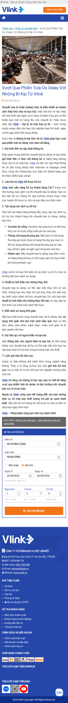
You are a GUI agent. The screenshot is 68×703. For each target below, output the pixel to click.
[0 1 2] (54, 494)
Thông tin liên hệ (12, 627)
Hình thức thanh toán (15, 615)
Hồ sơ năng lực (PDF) (18, 602)
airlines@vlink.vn (20, 568)
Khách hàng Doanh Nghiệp (18, 619)
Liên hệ (8, 594)
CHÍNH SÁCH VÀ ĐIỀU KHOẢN (17, 632)
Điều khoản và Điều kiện (16, 642)
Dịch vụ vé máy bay (26, 28)
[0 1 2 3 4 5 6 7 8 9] (34, 494)
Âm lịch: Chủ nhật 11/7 (15, 481)
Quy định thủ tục (12, 100)
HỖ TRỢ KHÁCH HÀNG (13, 609)
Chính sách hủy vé (13, 646)
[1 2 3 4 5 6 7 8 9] (13, 494)
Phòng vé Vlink (12, 598)
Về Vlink (8, 586)
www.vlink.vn (20, 572)
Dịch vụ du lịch (11, 590)
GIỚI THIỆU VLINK (10, 580)
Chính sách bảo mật (14, 638)
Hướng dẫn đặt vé (13, 623)
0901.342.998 (55, 9)
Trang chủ (7, 28)
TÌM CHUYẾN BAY (35, 511)
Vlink (16, 124)
